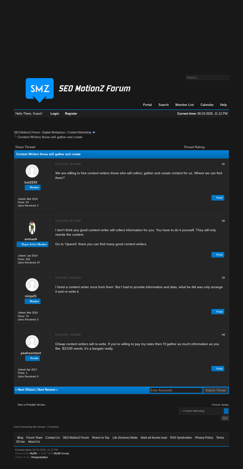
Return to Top (100, 437)
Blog (20, 437)
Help (223, 105)
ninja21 (31, 296)
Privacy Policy (204, 437)
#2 (223, 220)
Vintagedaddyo (39, 457)
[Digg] (47, 147)
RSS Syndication (181, 437)
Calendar (207, 105)
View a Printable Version (31, 404)
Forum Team (34, 437)
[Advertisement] (121, 35)
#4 (223, 334)
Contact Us (53, 437)
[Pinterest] (58, 147)
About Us (34, 441)
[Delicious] (50, 147)
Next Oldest (26, 389)
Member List (184, 105)
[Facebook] (40, 147)
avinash (30, 239)
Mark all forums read (154, 437)
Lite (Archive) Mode (125, 437)
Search (164, 105)
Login (55, 113)
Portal (147, 105)
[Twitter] (43, 147)
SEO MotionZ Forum (27, 132)
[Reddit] (53, 147)
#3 (223, 277)
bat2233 (30, 182)
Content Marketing (79, 132)
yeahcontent (31, 353)
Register (71, 113)
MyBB (33, 453)
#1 (223, 164)
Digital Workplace (53, 132)
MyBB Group (61, 453)
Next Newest (46, 389)
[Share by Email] (61, 147)
